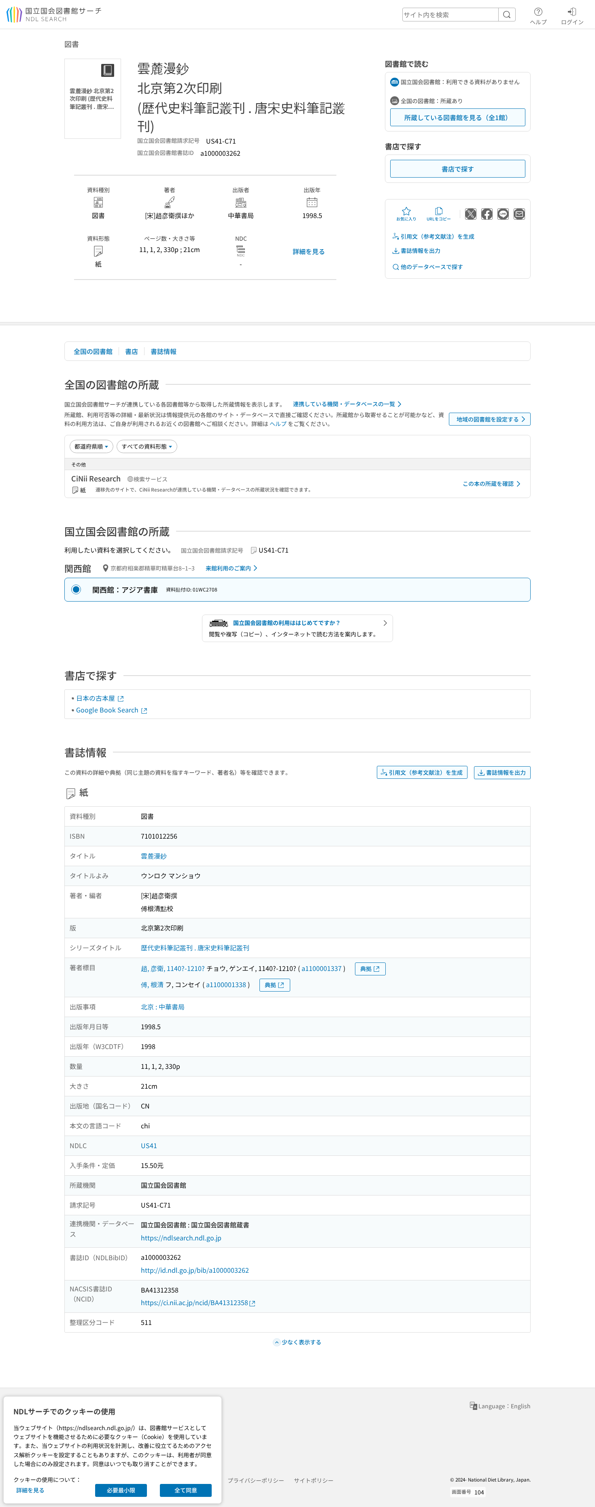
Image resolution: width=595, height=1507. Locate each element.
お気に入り (406, 219)
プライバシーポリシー (255, 1480)
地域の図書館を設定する (488, 419)
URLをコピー (439, 219)
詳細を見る (309, 251)
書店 (131, 351)
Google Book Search (108, 709)
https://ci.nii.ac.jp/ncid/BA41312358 (194, 1302)
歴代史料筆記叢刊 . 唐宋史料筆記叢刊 (195, 947)
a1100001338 (226, 984)
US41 (149, 1145)
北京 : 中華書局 (163, 1006)
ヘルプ (538, 21)
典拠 (366, 968)
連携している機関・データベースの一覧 (344, 404)
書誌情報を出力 (420, 250)
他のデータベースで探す (432, 267)
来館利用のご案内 (228, 568)
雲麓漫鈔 (154, 856)
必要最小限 (121, 1490)
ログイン (572, 21)
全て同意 (185, 1490)
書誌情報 (163, 351)
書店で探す (458, 169)
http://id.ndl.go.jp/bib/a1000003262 (195, 1270)
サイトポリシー (314, 1480)
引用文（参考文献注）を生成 (437, 236)
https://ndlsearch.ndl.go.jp (181, 1237)
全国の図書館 (93, 351)
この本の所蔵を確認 (488, 483)
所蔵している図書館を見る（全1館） (458, 117)
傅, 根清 (152, 984)
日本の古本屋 (96, 698)
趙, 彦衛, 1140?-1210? (173, 968)
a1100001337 (322, 968)
